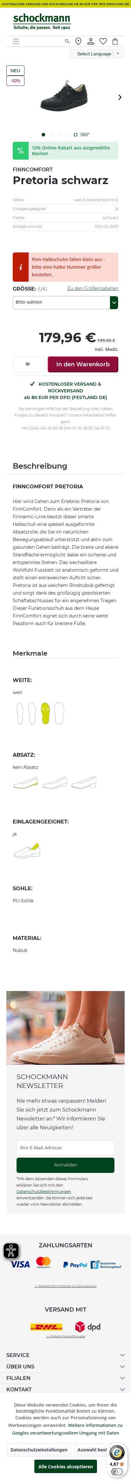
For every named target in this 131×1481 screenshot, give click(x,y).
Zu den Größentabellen (92, 288)
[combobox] (65, 302)
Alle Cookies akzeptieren (65, 1467)
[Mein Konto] (90, 41)
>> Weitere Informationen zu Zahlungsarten (66, 1286)
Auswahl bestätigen (99, 1450)
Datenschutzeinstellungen (38, 1450)
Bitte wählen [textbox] (29, 302)
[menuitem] (36, 41)
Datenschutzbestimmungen (44, 1191)
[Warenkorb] (118, 41)
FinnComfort (33, 170)
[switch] (117, 1471)
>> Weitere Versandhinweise (65, 1336)
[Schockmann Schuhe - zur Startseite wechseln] (42, 22)
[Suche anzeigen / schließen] (67, 41)
